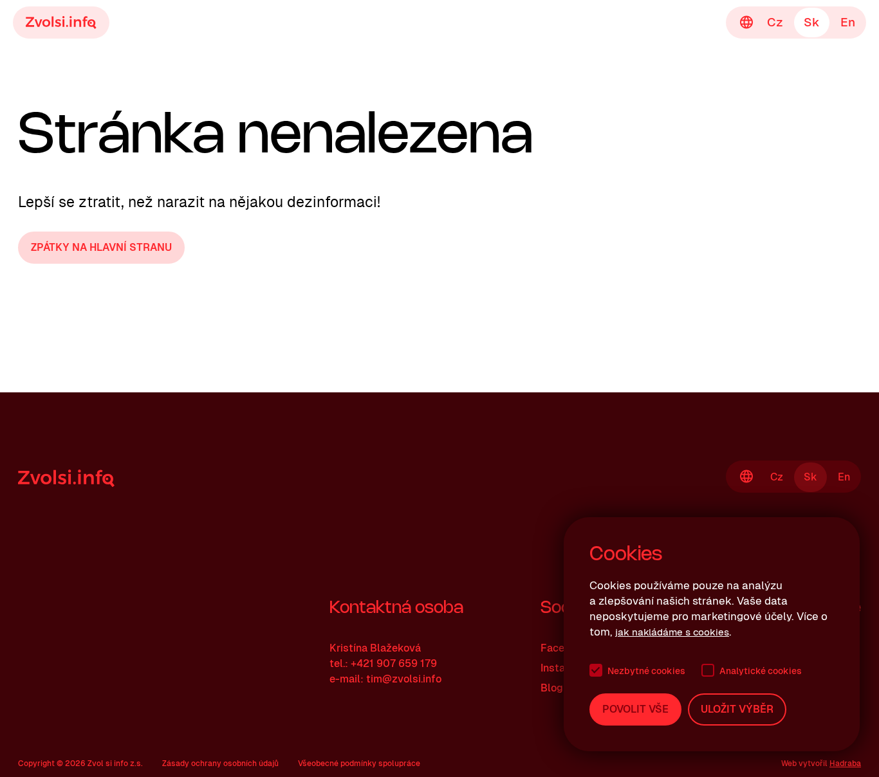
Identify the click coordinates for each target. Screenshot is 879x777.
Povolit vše (635, 709)
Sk (812, 22)
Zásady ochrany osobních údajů (220, 763)
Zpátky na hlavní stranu (101, 247)
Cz (775, 22)
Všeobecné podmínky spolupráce (359, 763)
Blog (552, 688)
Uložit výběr (737, 709)
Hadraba (845, 763)
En (847, 22)
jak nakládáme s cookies (672, 631)
